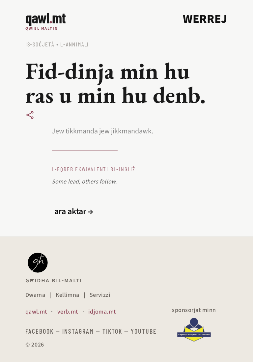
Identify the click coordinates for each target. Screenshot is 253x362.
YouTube (144, 331)
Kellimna (67, 295)
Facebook (39, 331)
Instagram (78, 331)
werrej (205, 19)
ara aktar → (73, 211)
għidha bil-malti (53, 280)
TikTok (112, 331)
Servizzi (100, 295)
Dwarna (35, 295)
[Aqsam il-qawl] (30, 115)
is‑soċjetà (39, 44)
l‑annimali (74, 44)
